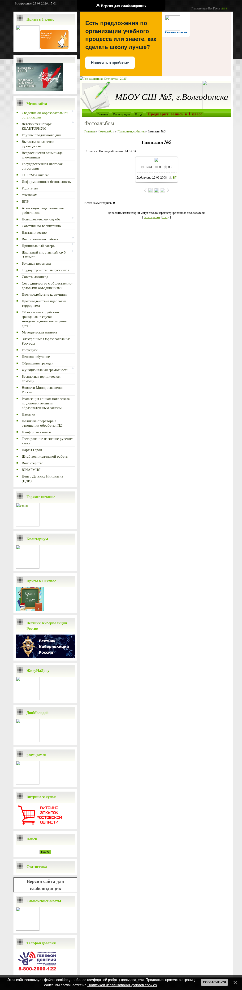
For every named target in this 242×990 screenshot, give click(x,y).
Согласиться (214, 982)
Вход (138, 114)
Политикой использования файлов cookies (122, 985)
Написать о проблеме (110, 63)
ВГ (175, 177)
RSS (224, 8)
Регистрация (121, 114)
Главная (102, 114)
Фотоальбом (106, 131)
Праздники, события (131, 131)
